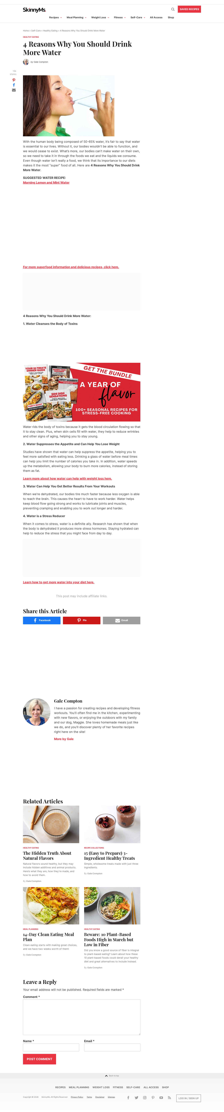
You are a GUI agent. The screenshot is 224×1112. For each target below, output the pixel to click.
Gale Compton (41, 62)
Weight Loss (98, 17)
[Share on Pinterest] (13, 79)
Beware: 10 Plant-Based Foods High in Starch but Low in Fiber (108, 939)
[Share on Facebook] (13, 84)
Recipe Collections (94, 848)
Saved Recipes (189, 9)
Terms (89, 1097)
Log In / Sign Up (189, 1098)
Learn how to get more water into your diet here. (58, 582)
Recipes (54, 17)
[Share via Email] (13, 89)
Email (89, 1041)
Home (26, 30)
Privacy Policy (77, 1097)
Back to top (114, 1075)
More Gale (64, 739)
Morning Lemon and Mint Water (46, 182)
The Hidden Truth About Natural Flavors (47, 855)
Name (28, 1041)
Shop (171, 17)
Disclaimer (99, 1097)
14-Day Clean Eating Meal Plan (48, 936)
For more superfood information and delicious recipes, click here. (71, 267)
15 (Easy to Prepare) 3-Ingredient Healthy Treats (109, 855)
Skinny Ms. (34, 10)
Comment (31, 997)
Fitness (118, 17)
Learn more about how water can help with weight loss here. (67, 478)
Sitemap (111, 1097)
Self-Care (136, 17)
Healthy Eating (50, 30)
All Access (156, 17)
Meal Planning (75, 17)
